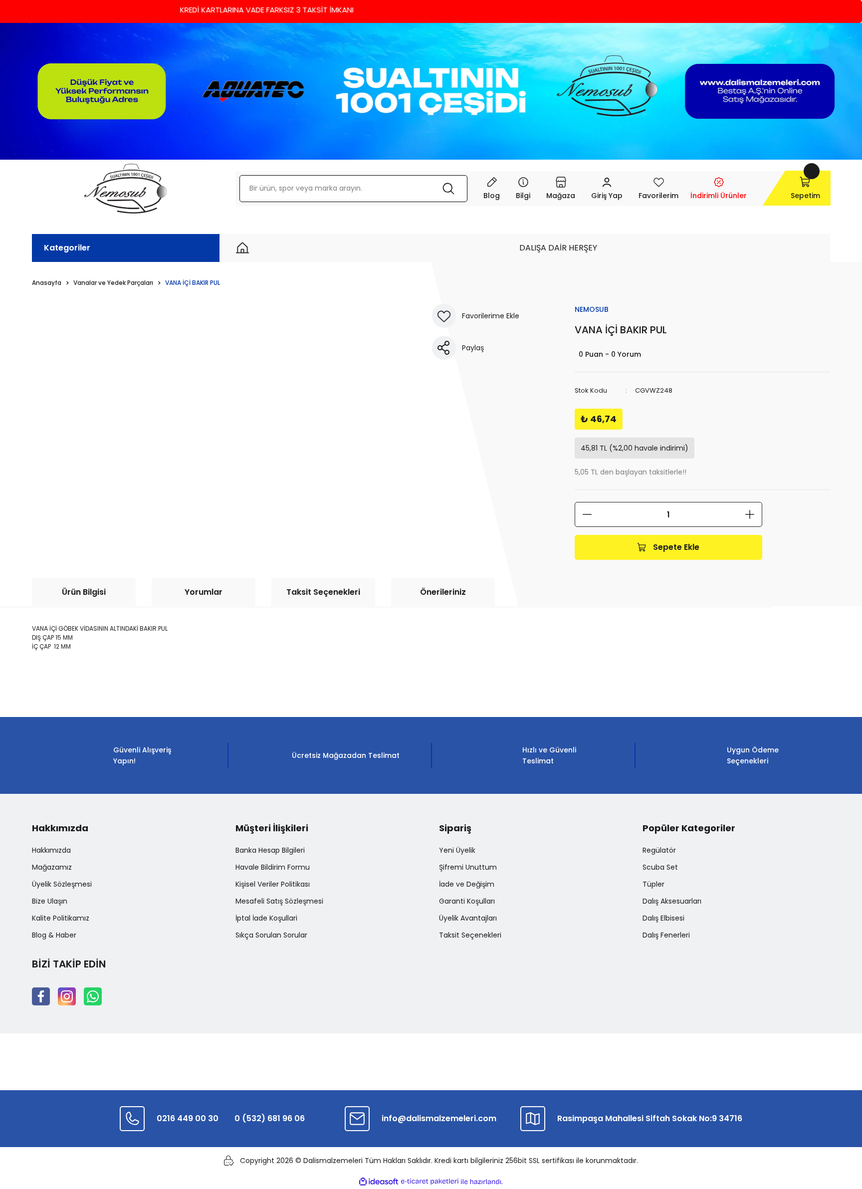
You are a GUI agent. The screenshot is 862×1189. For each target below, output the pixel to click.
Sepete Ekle (676, 547)
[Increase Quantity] (750, 514)
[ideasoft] (379, 1182)
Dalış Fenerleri (666, 935)
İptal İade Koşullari (266, 918)
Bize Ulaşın (49, 901)
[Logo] (125, 189)
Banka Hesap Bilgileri (270, 850)
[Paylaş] (444, 348)
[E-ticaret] (430, 1181)
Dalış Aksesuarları (672, 901)
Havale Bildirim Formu (272, 867)
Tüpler (653, 884)
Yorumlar (203, 592)
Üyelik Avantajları (468, 918)
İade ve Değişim (466, 884)
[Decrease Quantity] (587, 514)
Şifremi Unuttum (468, 867)
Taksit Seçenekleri (323, 592)
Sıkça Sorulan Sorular (271, 935)
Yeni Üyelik (457, 850)
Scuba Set (660, 867)
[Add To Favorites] (444, 316)
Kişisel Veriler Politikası (272, 884)
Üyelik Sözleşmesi (62, 884)
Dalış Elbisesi (663, 918)
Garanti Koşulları (467, 901)
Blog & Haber (54, 935)
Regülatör (659, 850)
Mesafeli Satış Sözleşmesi (279, 901)
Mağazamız (52, 867)
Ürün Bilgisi (84, 592)
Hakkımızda (51, 850)
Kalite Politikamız (60, 918)
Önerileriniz (443, 592)
